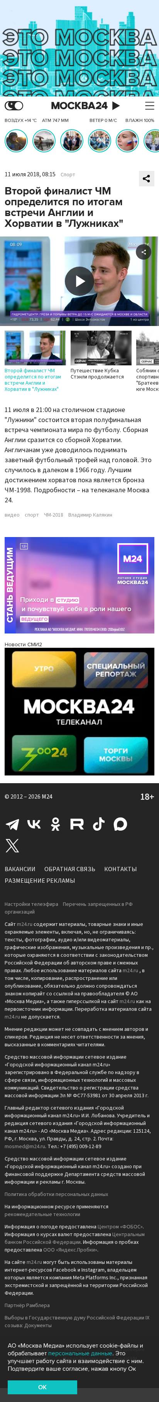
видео (12, 515)
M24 (47, 796)
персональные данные (80, 1353)
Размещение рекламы (40, 881)
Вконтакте (34, 824)
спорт (32, 515)
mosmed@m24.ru (25, 1146)
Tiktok (99, 824)
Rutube (77, 824)
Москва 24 (79, 105)
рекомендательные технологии (42, 1214)
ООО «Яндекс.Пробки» (70, 1250)
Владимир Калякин (90, 515)
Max (120, 824)
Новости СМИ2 (23, 644)
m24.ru (24, 924)
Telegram (12, 824)
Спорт (68, 175)
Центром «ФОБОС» (120, 1227)
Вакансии (20, 869)
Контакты (120, 869)
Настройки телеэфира (31, 904)
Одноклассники (55, 824)
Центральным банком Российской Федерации (75, 1238)
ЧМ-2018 (53, 515)
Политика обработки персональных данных (56, 1194)
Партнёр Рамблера (27, 1305)
